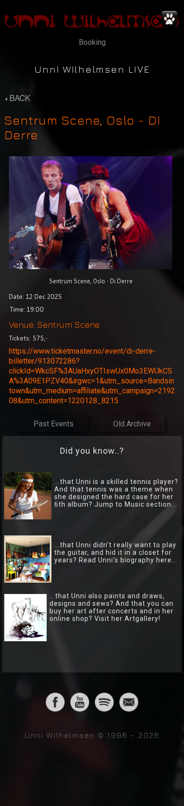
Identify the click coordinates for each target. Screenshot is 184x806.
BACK (18, 97)
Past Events (53, 423)
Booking (92, 42)
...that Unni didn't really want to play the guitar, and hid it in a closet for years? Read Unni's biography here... (115, 552)
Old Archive (132, 423)
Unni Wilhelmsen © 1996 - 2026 (92, 735)
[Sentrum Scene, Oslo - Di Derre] (90, 270)
